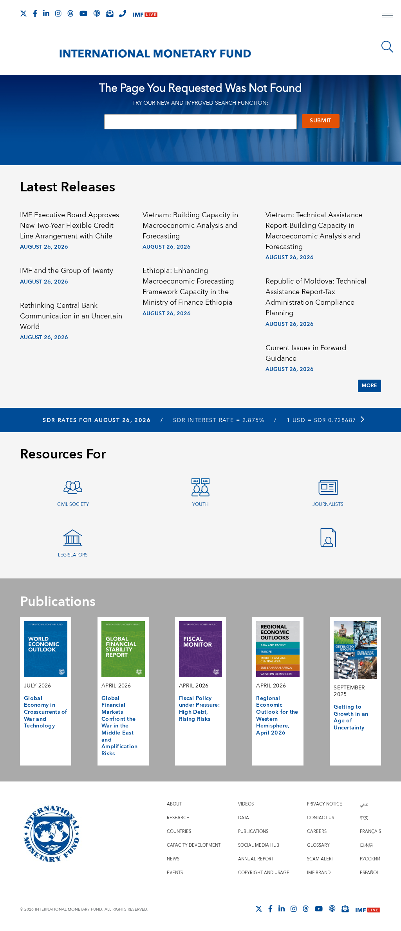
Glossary (318, 845)
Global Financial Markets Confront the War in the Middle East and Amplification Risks (119, 726)
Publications (253, 831)
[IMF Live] (145, 14)
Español (369, 872)
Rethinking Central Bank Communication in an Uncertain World (71, 316)
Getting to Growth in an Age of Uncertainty (351, 717)
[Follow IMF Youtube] (83, 13)
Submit (321, 120)
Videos (246, 804)
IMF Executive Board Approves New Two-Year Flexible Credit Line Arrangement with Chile (69, 225)
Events (175, 872)
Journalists (327, 504)
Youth (200, 504)
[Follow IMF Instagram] (58, 13)
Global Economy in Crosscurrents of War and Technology (45, 712)
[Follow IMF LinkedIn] (46, 13)
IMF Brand (319, 872)
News (173, 859)
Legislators (73, 555)
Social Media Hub (258, 845)
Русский (370, 859)
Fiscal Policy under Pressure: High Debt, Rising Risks (199, 709)
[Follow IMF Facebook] (35, 13)
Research (178, 818)
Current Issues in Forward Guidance (306, 353)
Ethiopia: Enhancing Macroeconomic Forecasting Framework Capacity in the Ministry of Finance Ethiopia (188, 287)
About (174, 804)
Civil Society (73, 504)
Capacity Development (193, 845)
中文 (364, 818)
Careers (317, 831)
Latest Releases (67, 187)
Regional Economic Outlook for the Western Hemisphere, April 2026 (277, 716)
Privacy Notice (324, 804)
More (369, 386)
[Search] (387, 47)
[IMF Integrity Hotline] (122, 13)
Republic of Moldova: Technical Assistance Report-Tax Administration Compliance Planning (316, 297)
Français (370, 831)
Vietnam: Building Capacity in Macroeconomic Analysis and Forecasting (190, 225)
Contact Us (320, 818)
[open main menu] (387, 16)
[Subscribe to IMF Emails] (109, 13)
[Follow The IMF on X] (23, 13)
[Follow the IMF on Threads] (70, 13)
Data (243, 818)
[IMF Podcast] (96, 13)
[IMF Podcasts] (332, 908)
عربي (364, 804)
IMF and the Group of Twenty (66, 271)
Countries (179, 831)
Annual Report (256, 859)
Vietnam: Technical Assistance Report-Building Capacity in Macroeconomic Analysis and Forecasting (314, 231)
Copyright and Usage (263, 872)
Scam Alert (320, 859)
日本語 (366, 845)
